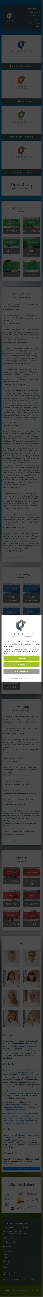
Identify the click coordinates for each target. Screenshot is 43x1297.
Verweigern (21, 665)
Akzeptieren (22, 658)
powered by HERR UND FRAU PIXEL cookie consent (21, 678)
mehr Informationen (21, 671)
